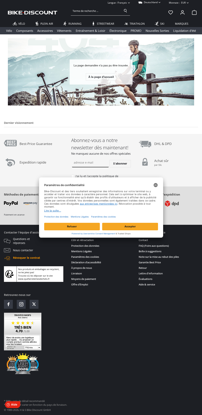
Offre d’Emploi (79, 284)
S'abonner (120, 163)
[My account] (182, 12)
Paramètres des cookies (85, 257)
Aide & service (147, 284)
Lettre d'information (151, 273)
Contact (143, 240)
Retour (143, 268)
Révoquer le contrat (26, 258)
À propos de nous (81, 268)
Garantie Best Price (150, 262)
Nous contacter (23, 250)
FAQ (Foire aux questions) (154, 245)
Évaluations (145, 279)
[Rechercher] (125, 10)
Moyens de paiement (83, 279)
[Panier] (193, 12)
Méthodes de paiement (21, 194)
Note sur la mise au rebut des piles (159, 257)
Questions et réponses (21, 241)
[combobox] (96, 10)
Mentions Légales (81, 251)
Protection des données (85, 245)
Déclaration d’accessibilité (86, 262)
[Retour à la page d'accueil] (32, 12)
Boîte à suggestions (150, 251)
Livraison (76, 273)
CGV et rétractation (82, 240)
